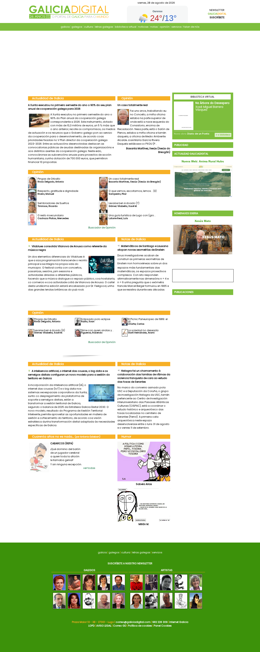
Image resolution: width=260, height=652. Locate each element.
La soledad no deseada (143, 330)
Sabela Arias (144, 484)
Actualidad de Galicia (48, 98)
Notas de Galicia (133, 239)
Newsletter (217, 13)
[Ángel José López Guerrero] (103, 609)
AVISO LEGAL (103, 625)
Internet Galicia (178, 622)
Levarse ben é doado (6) (49, 330)
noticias (143, 26)
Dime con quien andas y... (97, 330)
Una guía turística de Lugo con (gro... (132, 215)
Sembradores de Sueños (53, 203)
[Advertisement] (130, 62)
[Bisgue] (136, 590)
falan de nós (191, 26)
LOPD (91, 625)
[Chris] (180, 590)
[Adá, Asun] (195, 609)
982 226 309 (160, 622)
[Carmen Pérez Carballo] (88, 590)
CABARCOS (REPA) (61, 443)
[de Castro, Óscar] (166, 590)
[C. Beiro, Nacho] (166, 609)
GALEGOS (89, 570)
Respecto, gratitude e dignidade (137, 105)
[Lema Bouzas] (195, 590)
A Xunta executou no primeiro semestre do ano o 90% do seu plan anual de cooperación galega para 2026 (70, 106)
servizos (176, 26)
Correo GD (119, 625)
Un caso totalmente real (124, 178)
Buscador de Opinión (102, 227)
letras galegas (104, 26)
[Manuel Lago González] (74, 590)
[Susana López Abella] (74, 609)
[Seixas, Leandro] (151, 609)
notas (154, 26)
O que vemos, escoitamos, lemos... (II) (133, 191)
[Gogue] (88, 609)
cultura (88, 26)
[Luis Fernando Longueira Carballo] (118, 590)
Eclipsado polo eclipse (95, 319)
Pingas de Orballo (49, 178)
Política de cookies (140, 625)
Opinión (127, 98)
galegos (77, 26)
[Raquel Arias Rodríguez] (103, 590)
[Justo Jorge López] (59, 609)
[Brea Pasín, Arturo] (151, 590)
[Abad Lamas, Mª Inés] (136, 609)
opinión (165, 26)
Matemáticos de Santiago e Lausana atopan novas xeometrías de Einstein (142, 247)
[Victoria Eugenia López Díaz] (59, 590)
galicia (65, 26)
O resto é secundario (51, 215)
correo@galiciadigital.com (133, 622)
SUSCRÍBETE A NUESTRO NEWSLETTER (130, 563)
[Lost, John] (180, 609)
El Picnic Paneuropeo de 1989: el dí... (148, 320)
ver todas (89, 468)
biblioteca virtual (125, 26)
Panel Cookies (163, 625)
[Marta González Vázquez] (118, 609)
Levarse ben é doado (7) (124, 203)
